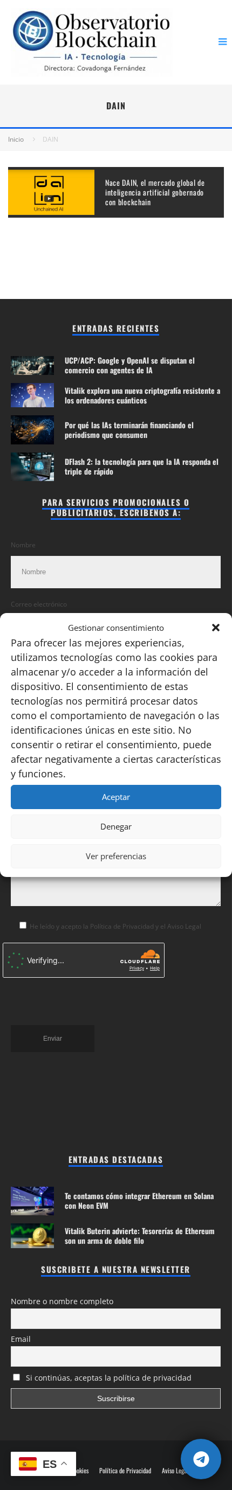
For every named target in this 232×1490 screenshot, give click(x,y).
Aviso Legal (175, 1470)
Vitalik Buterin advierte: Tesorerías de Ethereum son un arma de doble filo (140, 1235)
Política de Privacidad (125, 1470)
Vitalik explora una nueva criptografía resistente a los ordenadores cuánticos (142, 395)
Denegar (116, 826)
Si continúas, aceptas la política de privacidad (108, 1378)
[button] (215, 627)
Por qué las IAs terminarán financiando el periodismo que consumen (129, 429)
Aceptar (116, 796)
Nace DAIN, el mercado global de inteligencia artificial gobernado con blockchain (155, 192)
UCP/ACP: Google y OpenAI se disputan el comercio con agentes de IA (130, 364)
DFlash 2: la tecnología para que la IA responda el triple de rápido (142, 466)
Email (21, 1339)
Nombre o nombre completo (62, 1301)
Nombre (23, 544)
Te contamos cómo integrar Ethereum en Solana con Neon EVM (139, 1200)
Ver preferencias (116, 856)
